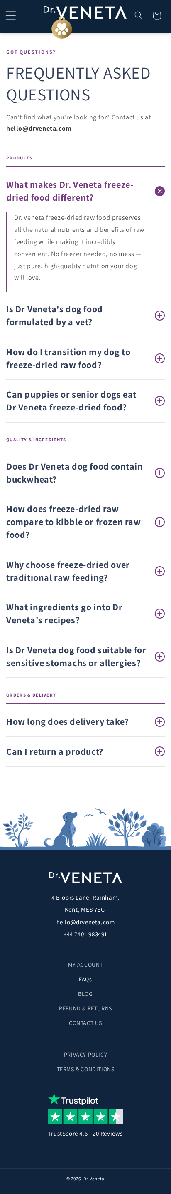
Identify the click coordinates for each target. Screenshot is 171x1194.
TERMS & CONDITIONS (86, 1069)
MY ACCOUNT (85, 964)
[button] (11, 15)
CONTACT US (85, 1023)
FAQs (85, 979)
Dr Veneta (94, 1179)
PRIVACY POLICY (85, 1054)
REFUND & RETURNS (85, 1008)
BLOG (85, 993)
